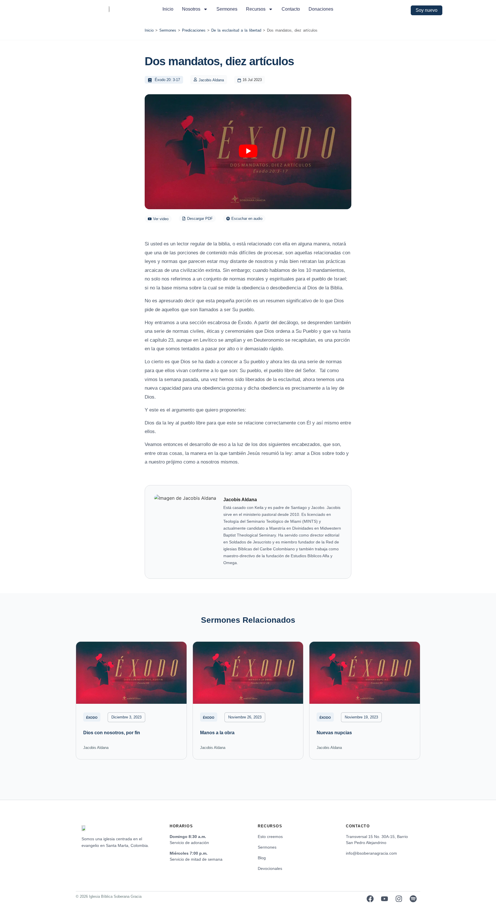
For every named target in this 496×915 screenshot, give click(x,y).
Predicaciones (194, 30)
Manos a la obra (217, 732)
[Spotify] (413, 898)
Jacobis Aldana (211, 80)
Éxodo (92, 717)
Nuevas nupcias (334, 732)
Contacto (291, 9)
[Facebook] (370, 898)
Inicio (167, 9)
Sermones (226, 9)
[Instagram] (399, 898)
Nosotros (191, 9)
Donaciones (321, 9)
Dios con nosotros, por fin (111, 732)
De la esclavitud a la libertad (236, 30)
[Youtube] (384, 898)
